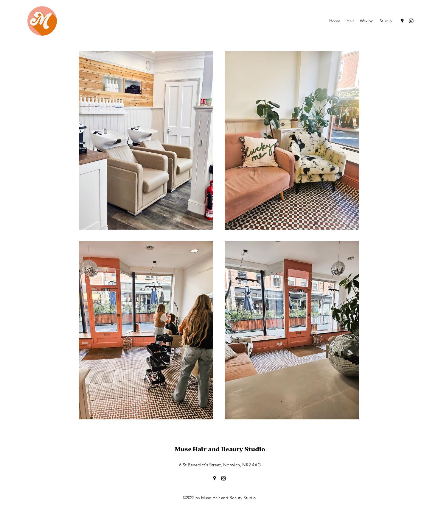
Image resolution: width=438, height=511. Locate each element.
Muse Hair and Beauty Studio (220, 449)
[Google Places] (402, 21)
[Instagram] (411, 21)
